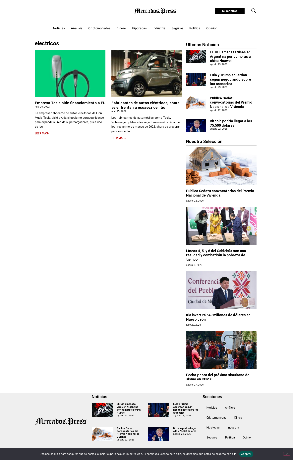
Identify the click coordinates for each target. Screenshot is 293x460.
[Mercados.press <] (155, 11)
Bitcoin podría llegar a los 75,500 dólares (231, 123)
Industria (159, 28)
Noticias (59, 28)
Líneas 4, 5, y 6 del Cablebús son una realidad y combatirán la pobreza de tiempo (216, 255)
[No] (286, 454)
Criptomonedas (99, 28)
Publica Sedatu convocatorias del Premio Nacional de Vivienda (231, 102)
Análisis (76, 28)
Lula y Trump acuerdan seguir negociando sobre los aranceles (230, 79)
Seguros (177, 28)
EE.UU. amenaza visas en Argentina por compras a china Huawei (230, 56)
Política (194, 28)
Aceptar (246, 453)
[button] (254, 11)
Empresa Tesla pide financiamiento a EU (70, 103)
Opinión (211, 28)
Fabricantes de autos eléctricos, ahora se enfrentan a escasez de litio (145, 105)
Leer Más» (42, 133)
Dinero (121, 28)
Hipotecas (139, 28)
